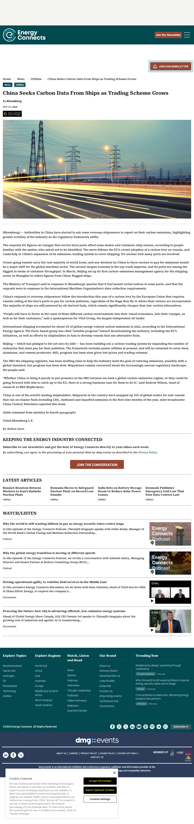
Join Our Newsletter (168, 35)
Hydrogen (8, 676)
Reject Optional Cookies (100, 790)
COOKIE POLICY (107, 753)
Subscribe (105, 686)
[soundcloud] (158, 726)
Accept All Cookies (100, 781)
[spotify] (152, 726)
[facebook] (112, 726)
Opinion (71, 675)
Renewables (10, 686)
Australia (40, 681)
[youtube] (139, 726)
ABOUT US (61, 753)
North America (43, 700)
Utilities (36, 79)
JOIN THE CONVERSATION (97, 465)
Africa (38, 670)
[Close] (114, 773)
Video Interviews (77, 700)
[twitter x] (125, 726)
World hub (41, 666)
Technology (9, 691)
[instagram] (119, 726)
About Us (104, 666)
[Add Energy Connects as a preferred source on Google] (12, 114)
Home (7, 79)
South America (43, 705)
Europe (39, 686)
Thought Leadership (79, 690)
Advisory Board (108, 670)
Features (72, 680)
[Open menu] (187, 35)
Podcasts (72, 695)
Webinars (72, 705)
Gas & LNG (9, 670)
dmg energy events (110, 696)
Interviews (73, 685)
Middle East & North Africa (46, 693)
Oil (4, 681)
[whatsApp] (165, 726)
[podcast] (145, 726)
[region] (61, 793)
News (20, 79)
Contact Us (106, 691)
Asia (37, 676)
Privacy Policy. (148, 452)
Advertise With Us (109, 676)
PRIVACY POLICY (89, 753)
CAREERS (73, 753)
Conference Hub (108, 701)
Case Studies (107, 681)
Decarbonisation (12, 666)
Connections (106, 706)
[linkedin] (132, 726)
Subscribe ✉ (181, 726)
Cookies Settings (127, 753)
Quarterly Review (77, 710)
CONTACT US (97, 757)
